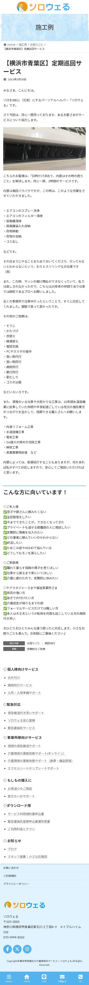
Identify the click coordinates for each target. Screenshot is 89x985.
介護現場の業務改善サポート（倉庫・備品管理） (41, 761)
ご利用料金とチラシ (21, 829)
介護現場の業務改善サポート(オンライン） (37, 753)
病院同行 (50, 643)
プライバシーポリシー (16, 883)
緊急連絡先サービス (21, 728)
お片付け (14, 677)
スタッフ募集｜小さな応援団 (27, 856)
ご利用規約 (9, 875)
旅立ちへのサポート (21, 796)
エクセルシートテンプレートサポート (33, 768)
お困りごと (33, 643)
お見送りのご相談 (20, 788)
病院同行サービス (20, 685)
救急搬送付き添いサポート (26, 713)
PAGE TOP (82, 965)
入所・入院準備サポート (24, 693)
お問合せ (62, 981)
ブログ (12, 849)
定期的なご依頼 (36, 649)
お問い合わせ (11, 867)
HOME (26, 981)
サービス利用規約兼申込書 (26, 814)
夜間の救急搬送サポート (24, 746)
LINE (44, 981)
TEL (80, 981)
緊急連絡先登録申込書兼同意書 (29, 821)
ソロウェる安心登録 (21, 720)
